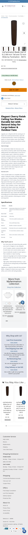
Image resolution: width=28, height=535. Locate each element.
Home (2, 16)
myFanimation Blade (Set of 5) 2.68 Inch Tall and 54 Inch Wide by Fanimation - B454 (7, 408)
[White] (17, 303)
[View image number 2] (8, 49)
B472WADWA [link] (4, 17)
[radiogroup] (14, 83)
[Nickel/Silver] (20, 303)
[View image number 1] (3, 49)
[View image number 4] (19, 49)
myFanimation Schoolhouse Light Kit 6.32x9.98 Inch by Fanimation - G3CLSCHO (8, 309)
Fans (6, 16)
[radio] (14, 83)
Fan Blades (21, 16)
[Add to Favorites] (23, 23)
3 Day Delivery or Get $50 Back (10, 75)
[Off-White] (9, 303)
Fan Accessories (13, 16)
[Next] (22, 302)
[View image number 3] (14, 49)
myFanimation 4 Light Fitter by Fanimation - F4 (20, 307)
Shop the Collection (14, 287)
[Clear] (6, 303)
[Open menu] (3, 6)
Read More (14, 342)
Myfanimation (22, 60)
